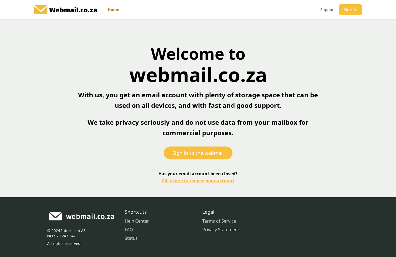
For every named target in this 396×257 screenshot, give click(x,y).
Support (327, 9)
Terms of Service (219, 221)
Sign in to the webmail (198, 153)
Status (131, 238)
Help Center (137, 221)
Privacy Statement (220, 230)
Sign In (350, 10)
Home (113, 9)
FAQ (129, 230)
